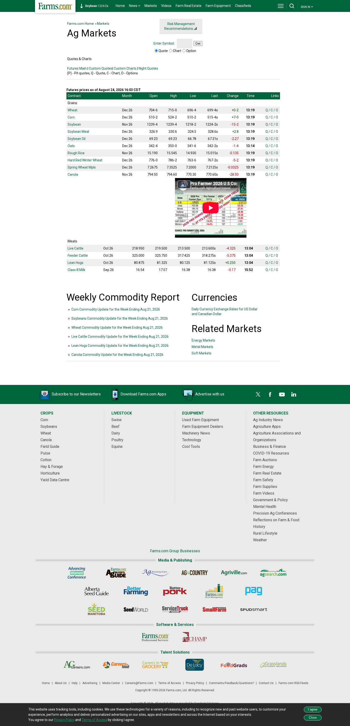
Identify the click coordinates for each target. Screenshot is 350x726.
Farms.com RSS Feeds (293, 683)
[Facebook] (270, 394)
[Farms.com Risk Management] (214, 591)
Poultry (117, 440)
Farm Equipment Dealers (202, 426)
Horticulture (50, 473)
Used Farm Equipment (200, 420)
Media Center (111, 683)
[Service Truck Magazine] (175, 609)
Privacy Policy (195, 683)
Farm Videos (263, 493)
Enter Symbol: (164, 43)
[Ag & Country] (195, 573)
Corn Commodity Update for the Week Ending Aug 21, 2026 (115, 309)
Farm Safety (263, 480)
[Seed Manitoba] (96, 609)
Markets (151, 6)
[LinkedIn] (294, 394)
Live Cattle (75, 248)
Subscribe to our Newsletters (76, 394)
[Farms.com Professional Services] (155, 637)
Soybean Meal (78, 131)
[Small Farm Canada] (214, 609)
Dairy (115, 433)
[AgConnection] (155, 573)
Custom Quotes (100, 68)
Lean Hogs (75, 263)
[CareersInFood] (116, 665)
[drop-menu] (280, 6)
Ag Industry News (268, 420)
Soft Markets (201, 353)
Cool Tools (191, 446)
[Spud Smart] (254, 609)
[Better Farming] (136, 591)
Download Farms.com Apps (143, 394)
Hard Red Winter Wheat (85, 160)
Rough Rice (76, 153)
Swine (116, 420)
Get (197, 43)
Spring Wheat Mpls (82, 167)
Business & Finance (269, 446)
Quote (163, 51)
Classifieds (243, 6)
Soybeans (48, 426)
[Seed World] (136, 609)
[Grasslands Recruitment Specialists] (273, 665)
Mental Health (264, 506)
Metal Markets (202, 347)
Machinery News (196, 433)
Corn (71, 117)
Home (120, 6)
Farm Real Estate (188, 6)
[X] (258, 394)
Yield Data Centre (54, 480)
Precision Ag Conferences (275, 513)
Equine (117, 446)
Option (191, 51)
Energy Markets (203, 340)
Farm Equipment (218, 6)
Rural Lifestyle (265, 533)
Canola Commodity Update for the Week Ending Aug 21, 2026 (117, 355)
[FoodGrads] (234, 665)
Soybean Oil (76, 139)
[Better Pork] (175, 591)
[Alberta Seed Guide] (96, 591)
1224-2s (96, 6)
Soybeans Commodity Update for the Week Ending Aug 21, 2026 (119, 318)
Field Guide (49, 446)
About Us (61, 683)
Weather (260, 540)
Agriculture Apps (267, 426)
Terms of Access (169, 683)
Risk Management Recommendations (179, 26)
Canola (73, 174)
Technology (191, 440)
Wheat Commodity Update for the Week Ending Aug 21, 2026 (117, 327)
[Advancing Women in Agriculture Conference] (77, 573)
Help (74, 683)
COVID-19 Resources (271, 453)
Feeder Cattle (78, 255)
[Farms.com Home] (55, 6)
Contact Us (266, 683)
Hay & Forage (51, 466)
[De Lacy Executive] (195, 665)
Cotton (45, 460)
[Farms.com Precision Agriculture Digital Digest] (254, 591)
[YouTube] (282, 394)
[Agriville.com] (234, 573)
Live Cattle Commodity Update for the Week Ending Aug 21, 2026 (120, 336)
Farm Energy (263, 466)
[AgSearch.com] (273, 573)
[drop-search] (291, 6)
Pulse (45, 453)
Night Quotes (148, 68)
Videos (166, 6)
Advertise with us (209, 394)
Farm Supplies (265, 486)
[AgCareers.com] (77, 665)
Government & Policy (270, 500)
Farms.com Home (80, 24)
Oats (71, 146)
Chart (177, 51)
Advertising (89, 683)
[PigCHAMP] (195, 637)
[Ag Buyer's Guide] (116, 573)
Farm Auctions (265, 460)
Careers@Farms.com (139, 683)
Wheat (72, 110)
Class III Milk (76, 270)
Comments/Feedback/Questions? (231, 683)
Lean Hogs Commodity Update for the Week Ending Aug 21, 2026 (120, 346)
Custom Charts (125, 68)
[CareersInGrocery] (155, 665)
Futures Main (77, 68)
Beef (115, 426)
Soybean (74, 124)
